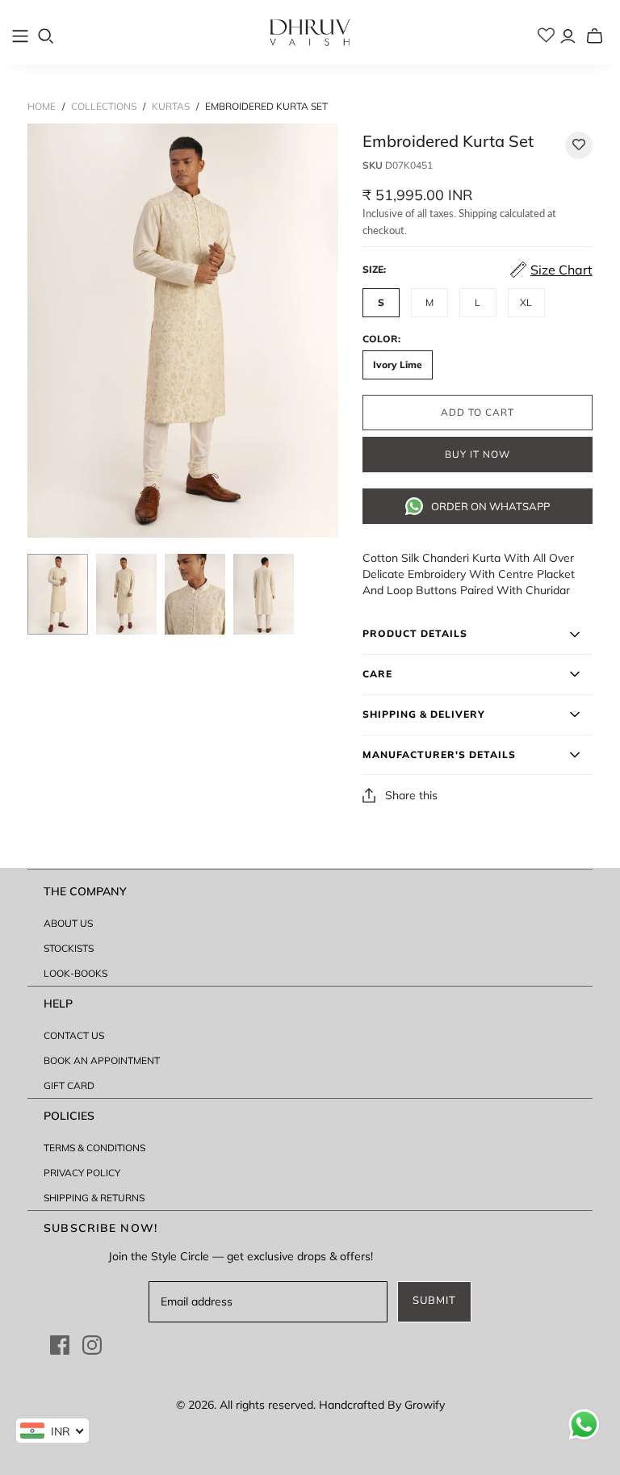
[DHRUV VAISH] (310, 32)
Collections (103, 106)
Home (41, 106)
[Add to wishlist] (579, 145)
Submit (434, 1300)
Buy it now (477, 454)
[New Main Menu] (20, 36)
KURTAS (171, 106)
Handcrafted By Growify (382, 1404)
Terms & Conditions (94, 1148)
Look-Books (75, 973)
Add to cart (477, 412)
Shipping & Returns (94, 1198)
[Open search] (46, 36)
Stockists (69, 948)
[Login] (567, 36)
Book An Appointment (102, 1060)
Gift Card (69, 1085)
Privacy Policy (82, 1173)
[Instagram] (92, 1345)
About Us (68, 923)
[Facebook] (59, 1345)
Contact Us (74, 1035)
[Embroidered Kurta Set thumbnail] (57, 594)
